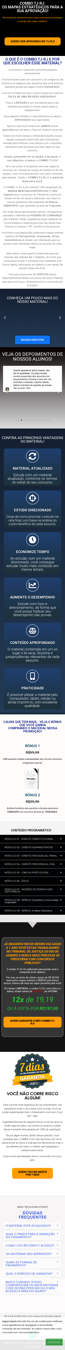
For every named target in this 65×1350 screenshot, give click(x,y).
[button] (5, 318)
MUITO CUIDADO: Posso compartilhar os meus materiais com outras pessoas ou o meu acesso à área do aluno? (32, 1286)
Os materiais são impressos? (29, 1254)
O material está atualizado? (28, 1226)
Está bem (54, 1342)
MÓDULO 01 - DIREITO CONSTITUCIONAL (29, 839)
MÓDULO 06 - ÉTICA (17, 881)
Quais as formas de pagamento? (21, 1263)
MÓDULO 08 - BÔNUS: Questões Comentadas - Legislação (32, 901)
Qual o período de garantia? (29, 1274)
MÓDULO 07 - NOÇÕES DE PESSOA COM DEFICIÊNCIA (28, 890)
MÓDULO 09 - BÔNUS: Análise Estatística (28, 910)
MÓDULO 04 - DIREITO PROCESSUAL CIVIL (30, 864)
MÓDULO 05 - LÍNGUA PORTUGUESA (26, 872)
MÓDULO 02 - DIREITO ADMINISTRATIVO (29, 847)
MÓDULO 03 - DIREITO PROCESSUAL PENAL (31, 855)
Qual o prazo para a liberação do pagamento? (30, 1235)
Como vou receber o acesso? (30, 1245)
